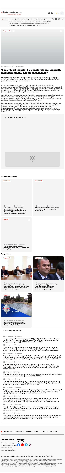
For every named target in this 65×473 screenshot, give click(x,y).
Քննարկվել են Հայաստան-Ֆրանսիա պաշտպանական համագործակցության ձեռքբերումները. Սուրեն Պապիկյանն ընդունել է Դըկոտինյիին (16, 287)
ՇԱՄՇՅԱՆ (8, 431)
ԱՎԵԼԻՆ (53, 431)
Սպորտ (5, 219)
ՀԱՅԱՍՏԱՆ (19, 431)
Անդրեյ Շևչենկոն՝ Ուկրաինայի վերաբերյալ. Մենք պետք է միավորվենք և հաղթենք (16, 247)
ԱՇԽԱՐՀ (29, 431)
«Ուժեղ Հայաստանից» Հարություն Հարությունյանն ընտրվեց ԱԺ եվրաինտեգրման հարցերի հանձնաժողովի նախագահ (46, 287)
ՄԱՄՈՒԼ (37, 431)
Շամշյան (19, 336)
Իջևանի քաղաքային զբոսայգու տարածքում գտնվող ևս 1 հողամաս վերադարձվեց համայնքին (14, 323)
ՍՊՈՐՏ (45, 431)
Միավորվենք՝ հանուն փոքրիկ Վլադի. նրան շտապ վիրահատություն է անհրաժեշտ (47, 209)
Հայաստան (6, 31)
